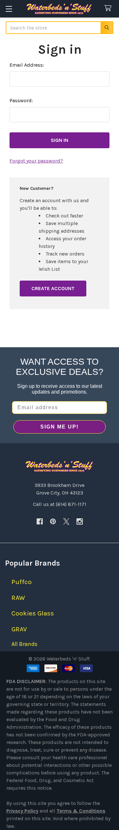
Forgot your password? (36, 161)
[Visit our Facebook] (39, 521)
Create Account (53, 288)
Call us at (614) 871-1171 (59, 504)
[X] (66, 521)
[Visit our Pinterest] (53, 521)
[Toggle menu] (8, 8)
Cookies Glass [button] (32, 613)
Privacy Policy (22, 811)
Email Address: (27, 65)
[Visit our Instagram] (79, 521)
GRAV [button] (19, 629)
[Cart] (109, 8)
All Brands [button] (24, 644)
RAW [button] (18, 597)
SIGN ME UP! (59, 426)
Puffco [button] (21, 582)
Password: (21, 100)
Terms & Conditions (80, 811)
